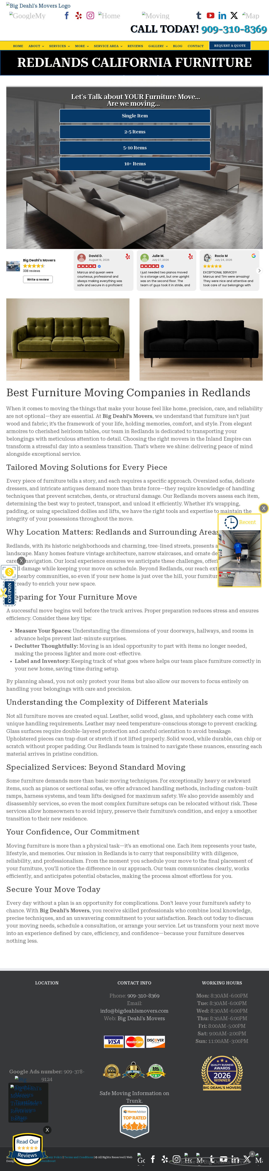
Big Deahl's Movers (141, 1018)
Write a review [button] (38, 279)
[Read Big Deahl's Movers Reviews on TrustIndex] (28, 1089)
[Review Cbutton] (27, 1149)
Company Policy (51, 1157)
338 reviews (31, 271)
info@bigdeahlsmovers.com (134, 1011)
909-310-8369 (143, 996)
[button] (259, 271)
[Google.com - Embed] (47, 1023)
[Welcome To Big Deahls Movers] (210, 1162)
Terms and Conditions (78, 1157)
